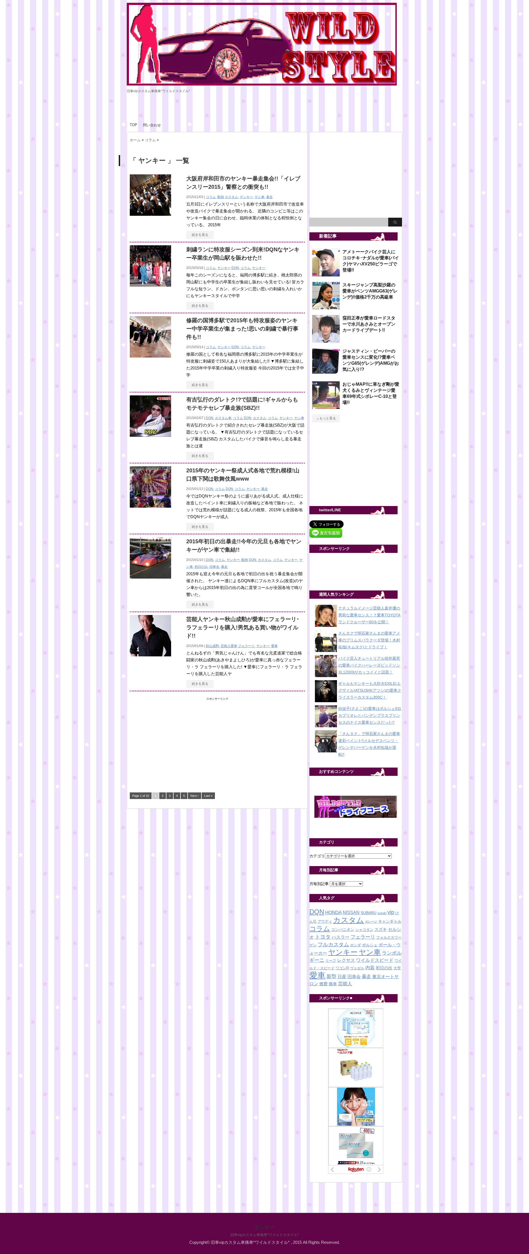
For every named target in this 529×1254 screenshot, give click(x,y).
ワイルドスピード (374, 960)
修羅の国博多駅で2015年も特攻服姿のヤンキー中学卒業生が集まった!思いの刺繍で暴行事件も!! (242, 328)
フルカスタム (333, 944)
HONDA (333, 912)
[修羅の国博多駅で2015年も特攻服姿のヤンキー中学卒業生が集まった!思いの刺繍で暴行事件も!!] (150, 356)
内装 (370, 967)
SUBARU (368, 913)
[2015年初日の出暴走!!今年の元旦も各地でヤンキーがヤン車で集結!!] (150, 577)
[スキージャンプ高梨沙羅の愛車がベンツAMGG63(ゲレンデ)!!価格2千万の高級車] (326, 307)
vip (390, 912)
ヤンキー (246, 197)
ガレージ (371, 921)
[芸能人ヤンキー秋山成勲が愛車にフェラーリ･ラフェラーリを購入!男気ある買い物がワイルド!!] (150, 655)
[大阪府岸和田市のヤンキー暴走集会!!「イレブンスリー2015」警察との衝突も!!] (150, 214)
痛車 (333, 984)
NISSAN (351, 912)
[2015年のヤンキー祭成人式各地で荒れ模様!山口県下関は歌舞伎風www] (150, 506)
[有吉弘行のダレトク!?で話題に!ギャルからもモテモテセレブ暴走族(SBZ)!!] (150, 435)
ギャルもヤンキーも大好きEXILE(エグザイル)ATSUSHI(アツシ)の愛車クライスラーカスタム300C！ (369, 690)
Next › (194, 795)
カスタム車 (223, 418)
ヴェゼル (357, 968)
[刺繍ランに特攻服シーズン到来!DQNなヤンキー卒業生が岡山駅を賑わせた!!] (150, 285)
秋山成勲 (212, 646)
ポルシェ (369, 945)
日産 (342, 976)
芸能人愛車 (229, 646)
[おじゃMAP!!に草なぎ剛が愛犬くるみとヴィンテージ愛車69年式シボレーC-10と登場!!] (326, 406)
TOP (133, 125)
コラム (211, 197)
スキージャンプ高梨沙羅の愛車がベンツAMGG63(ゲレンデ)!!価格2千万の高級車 (370, 291)
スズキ (380, 929)
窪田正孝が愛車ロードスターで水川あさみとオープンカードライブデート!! (368, 324)
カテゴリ (317, 856)
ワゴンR (342, 968)
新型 (331, 976)
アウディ (325, 921)
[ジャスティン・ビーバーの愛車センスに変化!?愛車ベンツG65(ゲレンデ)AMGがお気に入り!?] (326, 373)
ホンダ (355, 945)
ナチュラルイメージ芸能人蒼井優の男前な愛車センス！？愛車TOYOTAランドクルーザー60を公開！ (369, 615)
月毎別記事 (319, 884)
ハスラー (340, 937)
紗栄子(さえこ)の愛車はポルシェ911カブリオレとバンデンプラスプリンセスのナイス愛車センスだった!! (369, 715)
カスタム (231, 197)
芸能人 (345, 983)
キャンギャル (389, 921)
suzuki (381, 913)
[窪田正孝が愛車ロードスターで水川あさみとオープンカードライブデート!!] (326, 340)
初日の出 (201, 567)
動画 (220, 197)
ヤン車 (259, 197)
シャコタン (364, 930)
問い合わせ (152, 125)
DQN (235, 268)
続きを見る (200, 235)
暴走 (269, 197)
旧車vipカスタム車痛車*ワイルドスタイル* (264, 1235)
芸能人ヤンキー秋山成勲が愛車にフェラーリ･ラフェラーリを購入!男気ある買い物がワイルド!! (242, 627)
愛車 (274, 646)
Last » (208, 795)
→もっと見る (326, 418)
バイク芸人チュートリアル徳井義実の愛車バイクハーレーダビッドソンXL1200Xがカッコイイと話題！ (369, 665)
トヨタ (323, 937)
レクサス (346, 960)
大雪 (397, 968)
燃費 (323, 984)
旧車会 (214, 567)
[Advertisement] (171, 736)
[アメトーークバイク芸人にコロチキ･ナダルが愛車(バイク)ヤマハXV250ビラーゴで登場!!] (326, 274)
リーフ (330, 961)
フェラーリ (246, 646)
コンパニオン (342, 930)
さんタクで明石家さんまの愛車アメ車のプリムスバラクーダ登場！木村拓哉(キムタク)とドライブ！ (369, 640)
